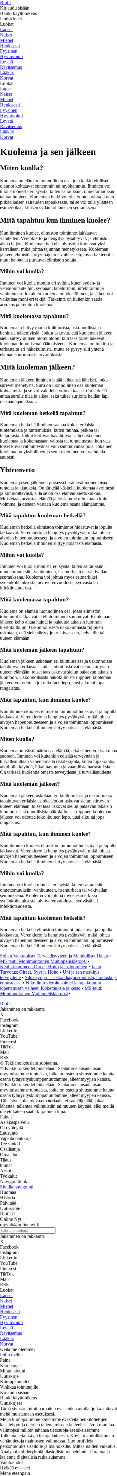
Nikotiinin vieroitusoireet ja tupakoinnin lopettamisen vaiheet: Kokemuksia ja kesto (50, 985)
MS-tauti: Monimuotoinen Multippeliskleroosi (43, 961)
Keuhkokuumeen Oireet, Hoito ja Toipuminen (43, 966)
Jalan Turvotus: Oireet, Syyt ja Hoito (50, 969)
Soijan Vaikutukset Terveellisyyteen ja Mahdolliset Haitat (54, 955)
